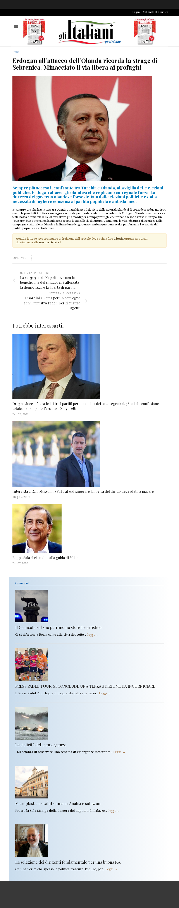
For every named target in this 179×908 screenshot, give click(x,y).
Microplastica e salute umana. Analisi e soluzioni (58, 803)
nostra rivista (49, 242)
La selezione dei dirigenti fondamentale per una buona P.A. (68, 862)
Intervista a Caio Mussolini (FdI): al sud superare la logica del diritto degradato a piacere (83, 491)
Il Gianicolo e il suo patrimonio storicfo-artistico (58, 627)
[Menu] (16, 26)
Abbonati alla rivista (155, 12)
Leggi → (93, 634)
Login (136, 12)
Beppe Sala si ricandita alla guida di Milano (46, 557)
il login (119, 238)
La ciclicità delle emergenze (40, 744)
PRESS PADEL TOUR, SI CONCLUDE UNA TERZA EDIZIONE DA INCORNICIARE (85, 686)
